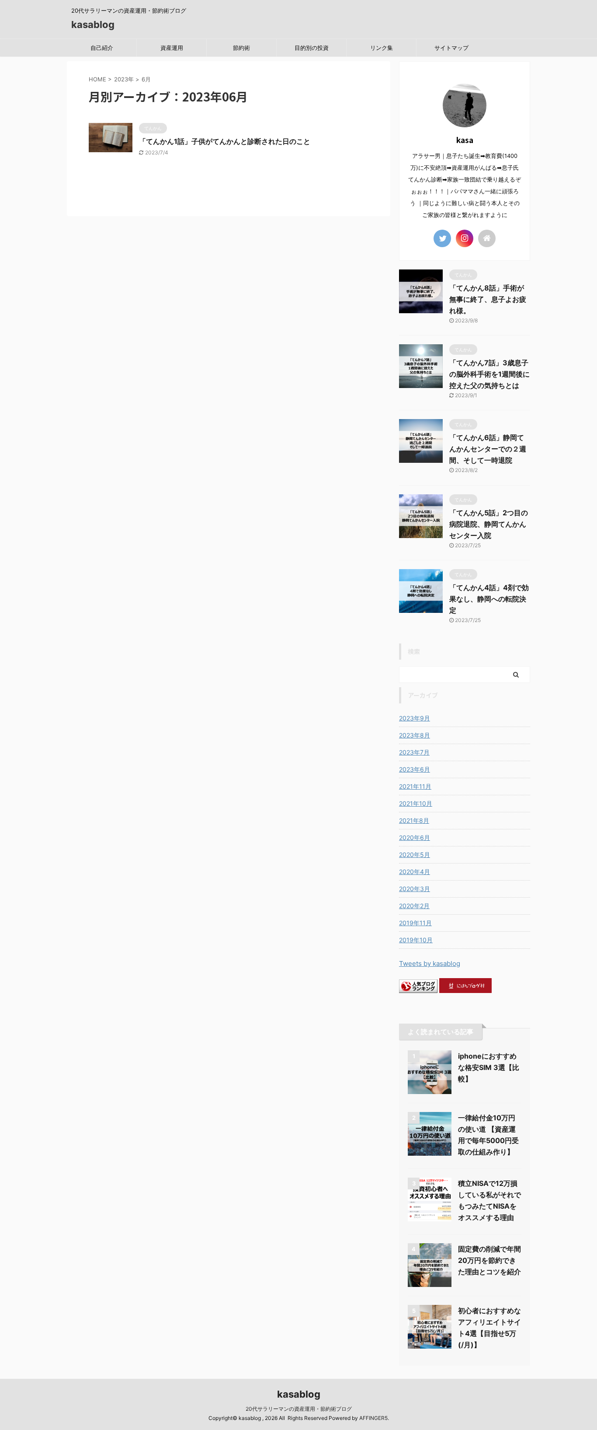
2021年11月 (415, 786)
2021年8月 (414, 820)
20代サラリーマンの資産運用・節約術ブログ (299, 1409)
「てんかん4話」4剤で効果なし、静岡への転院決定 (489, 599)
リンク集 (381, 47)
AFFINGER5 (373, 1418)
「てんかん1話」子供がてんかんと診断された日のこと (224, 141)
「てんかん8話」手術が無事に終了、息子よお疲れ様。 (487, 299)
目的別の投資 (312, 47)
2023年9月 (414, 718)
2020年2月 (414, 905)
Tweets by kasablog (429, 963)
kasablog (93, 24)
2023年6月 (414, 769)
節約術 (241, 47)
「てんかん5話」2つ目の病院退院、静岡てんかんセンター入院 (488, 524)
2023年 (124, 79)
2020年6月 (414, 837)
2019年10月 (416, 940)
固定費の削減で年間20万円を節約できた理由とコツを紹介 (489, 1260)
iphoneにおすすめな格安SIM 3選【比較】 (488, 1067)
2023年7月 (414, 752)
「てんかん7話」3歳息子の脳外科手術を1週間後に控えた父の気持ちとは (489, 374)
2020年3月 (414, 888)
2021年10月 (415, 803)
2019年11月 (415, 923)
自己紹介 (101, 47)
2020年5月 (414, 854)
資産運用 (171, 47)
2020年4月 (414, 871)
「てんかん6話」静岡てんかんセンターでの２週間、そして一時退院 (487, 449)
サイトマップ (451, 47)
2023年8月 (414, 735)
